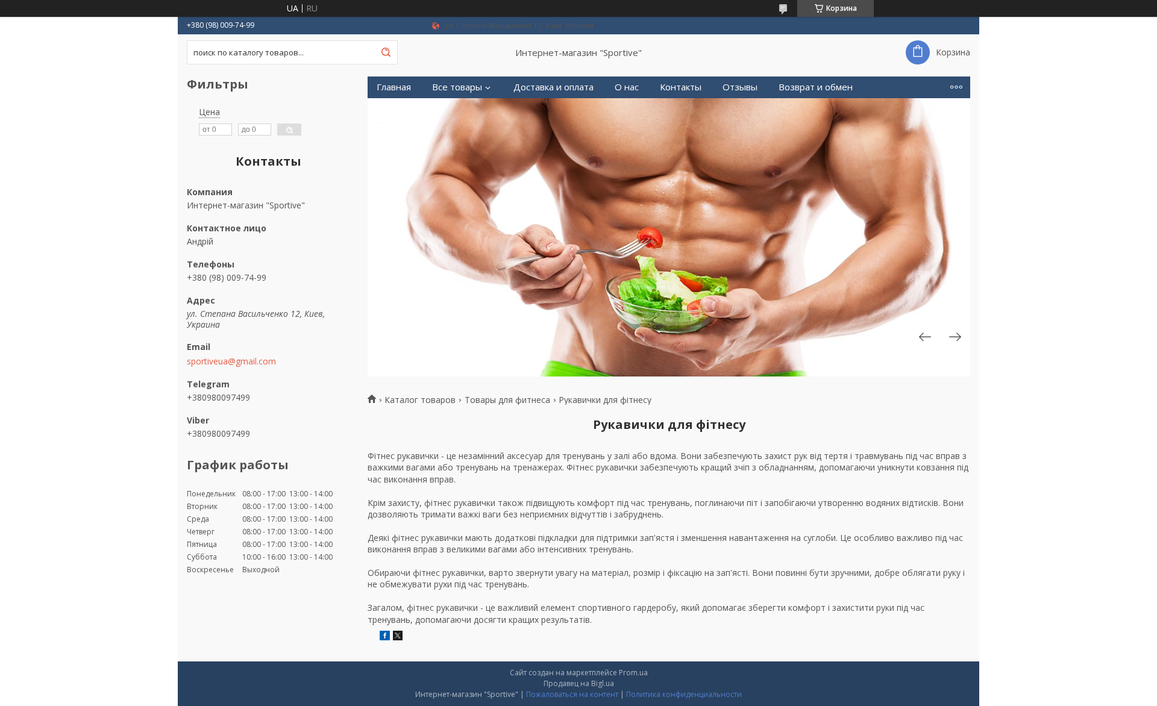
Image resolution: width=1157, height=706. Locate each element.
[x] (398, 637)
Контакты (680, 87)
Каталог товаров (420, 400)
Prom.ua (633, 672)
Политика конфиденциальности (684, 694)
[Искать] (386, 52)
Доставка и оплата (553, 87)
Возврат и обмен (816, 87)
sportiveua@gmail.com (231, 361)
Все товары (457, 87)
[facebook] (385, 637)
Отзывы (740, 87)
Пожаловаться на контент (572, 694)
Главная (394, 87)
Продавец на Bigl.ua (579, 683)
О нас (627, 87)
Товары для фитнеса (507, 400)
